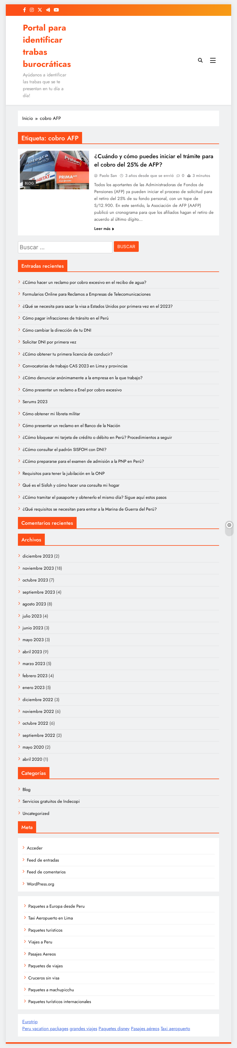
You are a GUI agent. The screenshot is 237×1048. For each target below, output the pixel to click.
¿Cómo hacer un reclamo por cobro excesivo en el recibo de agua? (84, 282)
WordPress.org (40, 884)
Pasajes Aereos (42, 954)
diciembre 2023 (38, 556)
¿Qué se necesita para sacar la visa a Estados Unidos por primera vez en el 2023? (98, 306)
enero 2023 (34, 687)
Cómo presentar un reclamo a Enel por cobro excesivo (72, 390)
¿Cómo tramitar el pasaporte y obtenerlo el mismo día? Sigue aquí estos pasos (94, 497)
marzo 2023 (34, 663)
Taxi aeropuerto (175, 1028)
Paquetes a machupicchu (51, 990)
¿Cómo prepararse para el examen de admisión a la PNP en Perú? (83, 461)
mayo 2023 (33, 640)
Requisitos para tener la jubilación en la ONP (64, 473)
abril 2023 (32, 652)
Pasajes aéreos (145, 1028)
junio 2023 (33, 628)
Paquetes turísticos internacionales (59, 1001)
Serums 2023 (35, 402)
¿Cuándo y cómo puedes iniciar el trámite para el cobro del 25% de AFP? (153, 160)
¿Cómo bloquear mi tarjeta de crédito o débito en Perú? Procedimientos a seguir (97, 437)
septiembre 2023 (39, 592)
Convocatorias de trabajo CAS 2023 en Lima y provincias (75, 366)
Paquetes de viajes (45, 966)
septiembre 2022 (39, 735)
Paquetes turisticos (45, 930)
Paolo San (108, 175)
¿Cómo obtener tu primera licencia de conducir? (67, 354)
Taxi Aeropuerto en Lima (50, 918)
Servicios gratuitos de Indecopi (51, 801)
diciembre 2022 (38, 699)
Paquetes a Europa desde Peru (56, 906)
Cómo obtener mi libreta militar (51, 414)
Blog (29, 183)
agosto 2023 (34, 604)
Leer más (102, 228)
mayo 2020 (33, 747)
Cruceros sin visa (43, 978)
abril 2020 (32, 759)
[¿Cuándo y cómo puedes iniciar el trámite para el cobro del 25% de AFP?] (54, 170)
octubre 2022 (35, 723)
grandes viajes (83, 1028)
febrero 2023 (35, 676)
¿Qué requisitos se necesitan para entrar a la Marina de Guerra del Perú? (90, 509)
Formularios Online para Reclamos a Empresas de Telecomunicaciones (87, 294)
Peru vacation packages (45, 1028)
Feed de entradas (43, 860)
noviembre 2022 (38, 711)
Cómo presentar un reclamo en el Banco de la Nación (71, 425)
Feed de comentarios (46, 872)
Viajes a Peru (40, 942)
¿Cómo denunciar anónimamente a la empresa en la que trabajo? (82, 378)
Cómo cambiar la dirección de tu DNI (57, 330)
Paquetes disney (114, 1028)
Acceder (34, 848)
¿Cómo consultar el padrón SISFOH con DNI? (64, 449)
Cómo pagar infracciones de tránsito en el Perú (66, 318)
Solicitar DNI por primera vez (49, 342)
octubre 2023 (35, 580)
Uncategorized (36, 813)
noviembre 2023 (38, 568)
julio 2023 (32, 616)
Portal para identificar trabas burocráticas (47, 46)
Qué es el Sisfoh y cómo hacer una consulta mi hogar (71, 485)
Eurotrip (30, 1021)
